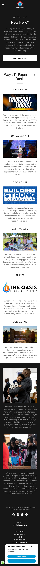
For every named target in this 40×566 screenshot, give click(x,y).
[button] (4, 4)
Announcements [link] (20, 540)
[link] (20, 4)
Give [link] (20, 537)
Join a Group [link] (20, 534)
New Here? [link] (20, 531)
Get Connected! (20, 58)
